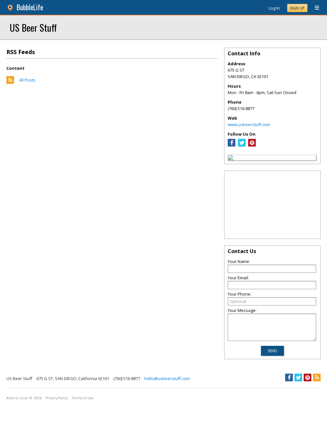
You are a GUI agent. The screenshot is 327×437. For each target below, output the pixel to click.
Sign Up (297, 8)
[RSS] (317, 377)
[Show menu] (314, 8)
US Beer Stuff (33, 27)
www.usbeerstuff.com (249, 124)
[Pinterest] (252, 145)
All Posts (27, 80)
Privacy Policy (57, 398)
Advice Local (16, 398)
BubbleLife (30, 7)
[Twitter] (242, 145)
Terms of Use (83, 398)
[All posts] (10, 82)
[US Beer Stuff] (230, 159)
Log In (274, 8)
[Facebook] (231, 145)
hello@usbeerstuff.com (167, 378)
